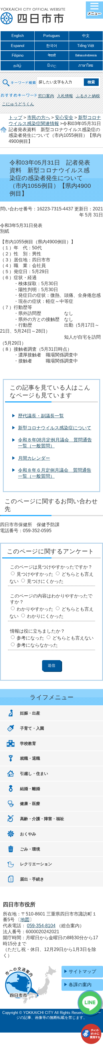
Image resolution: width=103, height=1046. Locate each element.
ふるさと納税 (88, 96)
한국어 (51, 46)
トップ (15, 117)
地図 (24, 919)
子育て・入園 (32, 728)
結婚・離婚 (30, 788)
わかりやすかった (35, 609)
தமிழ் (17, 65)
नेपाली (52, 55)
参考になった (30, 638)
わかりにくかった (45, 616)
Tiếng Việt (85, 46)
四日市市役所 (33, 16)
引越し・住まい (34, 773)
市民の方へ (38, 117)
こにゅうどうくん (18, 104)
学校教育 (28, 743)
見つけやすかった (35, 574)
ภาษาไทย (85, 65)
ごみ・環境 (30, 849)
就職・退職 (30, 758)
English (17, 35)
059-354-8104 (41, 925)
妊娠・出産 (30, 713)
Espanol (17, 46)
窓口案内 (46, 96)
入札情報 (65, 96)
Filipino (17, 55)
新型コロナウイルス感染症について (54, 427)
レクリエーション (36, 864)
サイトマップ (82, 971)
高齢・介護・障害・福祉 (42, 818)
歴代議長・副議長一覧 (41, 415)
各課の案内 (80, 984)
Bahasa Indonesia (85, 55)
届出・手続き (32, 879)
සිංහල (51, 65)
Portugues (51, 35)
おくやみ (28, 834)
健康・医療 (30, 803)
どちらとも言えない (73, 638)
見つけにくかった (45, 581)
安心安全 (64, 117)
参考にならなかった (37, 645)
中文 (86, 35)
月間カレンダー (34, 458)
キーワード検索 (19, 79)
